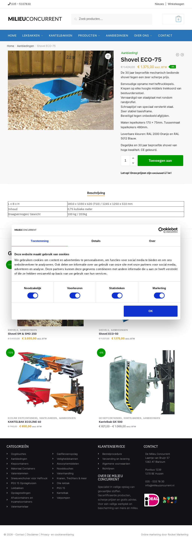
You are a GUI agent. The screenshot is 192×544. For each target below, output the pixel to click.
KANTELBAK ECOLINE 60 (24, 422)
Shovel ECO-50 (108, 333)
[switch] (75, 296)
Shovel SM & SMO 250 (22, 333)
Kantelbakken (48, 418)
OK (150, 311)
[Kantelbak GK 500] (141, 382)
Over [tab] (152, 240)
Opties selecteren (50, 433)
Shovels (13, 330)
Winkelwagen (176, 3)
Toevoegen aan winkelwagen (160, 162)
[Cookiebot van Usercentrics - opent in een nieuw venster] (161, 230)
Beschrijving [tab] (96, 193)
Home (10, 45)
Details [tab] (96, 240)
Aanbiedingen (25, 45)
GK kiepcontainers (110, 418)
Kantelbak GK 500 (110, 422)
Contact (20, 534)
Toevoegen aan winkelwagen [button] (50, 345)
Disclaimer (33, 534)
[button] (108, 56)
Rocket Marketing (178, 534)
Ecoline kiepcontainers (23, 418)
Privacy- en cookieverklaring (57, 534)
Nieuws (159, 3)
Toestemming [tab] (40, 240)
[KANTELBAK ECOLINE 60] (50, 382)
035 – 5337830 (21, 3)
